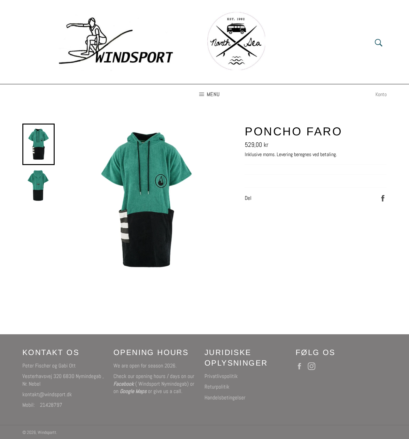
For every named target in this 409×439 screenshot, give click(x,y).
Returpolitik (216, 386)
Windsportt (47, 432)
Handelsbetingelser (224, 397)
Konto (381, 94)
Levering (285, 154)
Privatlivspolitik (221, 376)
